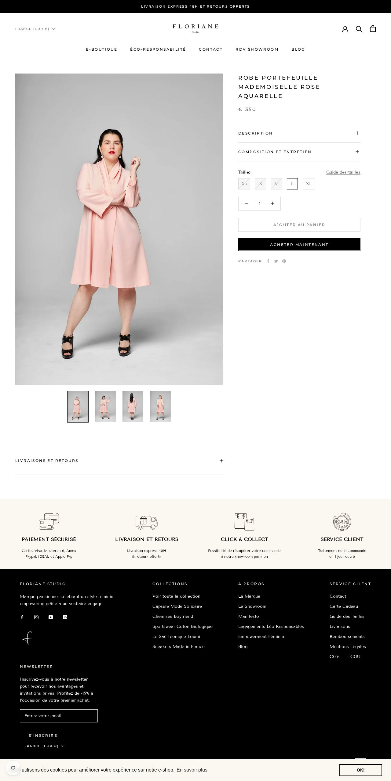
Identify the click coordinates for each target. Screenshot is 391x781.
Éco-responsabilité (158, 49)
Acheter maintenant (299, 244)
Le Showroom (252, 606)
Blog (298, 49)
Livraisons (340, 626)
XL (309, 183)
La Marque (249, 596)
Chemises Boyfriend (172, 616)
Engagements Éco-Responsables (271, 626)
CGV (334, 656)
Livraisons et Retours (46, 460)
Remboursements (347, 636)
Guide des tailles (343, 172)
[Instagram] (36, 616)
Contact (211, 49)
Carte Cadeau (344, 606)
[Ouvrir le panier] (373, 28)
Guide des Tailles (347, 616)
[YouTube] (51, 616)
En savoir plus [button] (192, 769)
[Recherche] (359, 28)
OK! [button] (361, 770)
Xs (244, 183)
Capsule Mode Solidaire (177, 606)
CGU (355, 656)
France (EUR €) (32, 29)
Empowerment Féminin (261, 636)
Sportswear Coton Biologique (182, 626)
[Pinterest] (284, 261)
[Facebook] (268, 261)
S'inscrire (43, 735)
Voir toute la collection (176, 596)
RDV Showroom (257, 49)
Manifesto (248, 616)
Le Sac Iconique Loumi (176, 636)
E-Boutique (101, 49)
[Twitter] (276, 261)
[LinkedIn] (65, 616)
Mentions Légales (348, 646)
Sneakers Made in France (178, 646)
